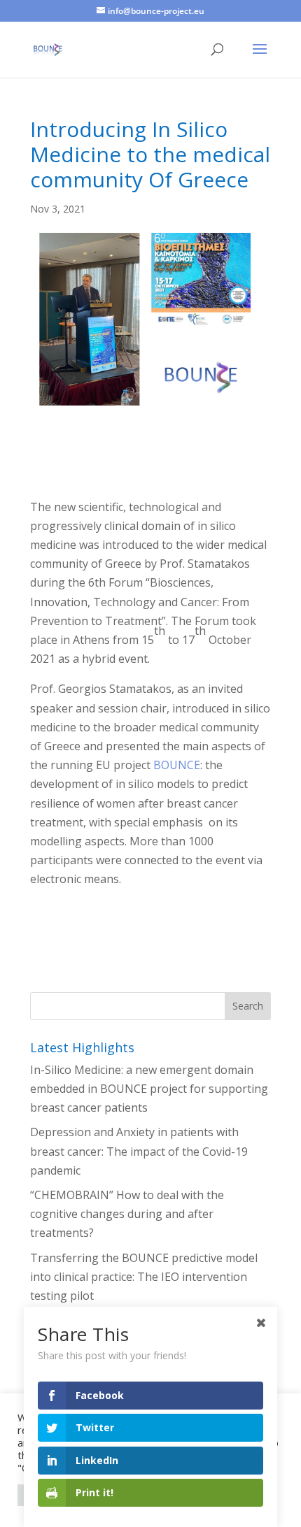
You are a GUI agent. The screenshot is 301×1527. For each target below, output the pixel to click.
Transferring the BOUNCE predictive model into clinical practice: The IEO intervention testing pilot (144, 1276)
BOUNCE (176, 765)
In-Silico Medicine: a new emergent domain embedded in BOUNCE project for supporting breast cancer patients (149, 1088)
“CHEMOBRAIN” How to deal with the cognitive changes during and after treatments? (127, 1213)
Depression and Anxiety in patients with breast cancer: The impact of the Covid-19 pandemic (139, 1150)
